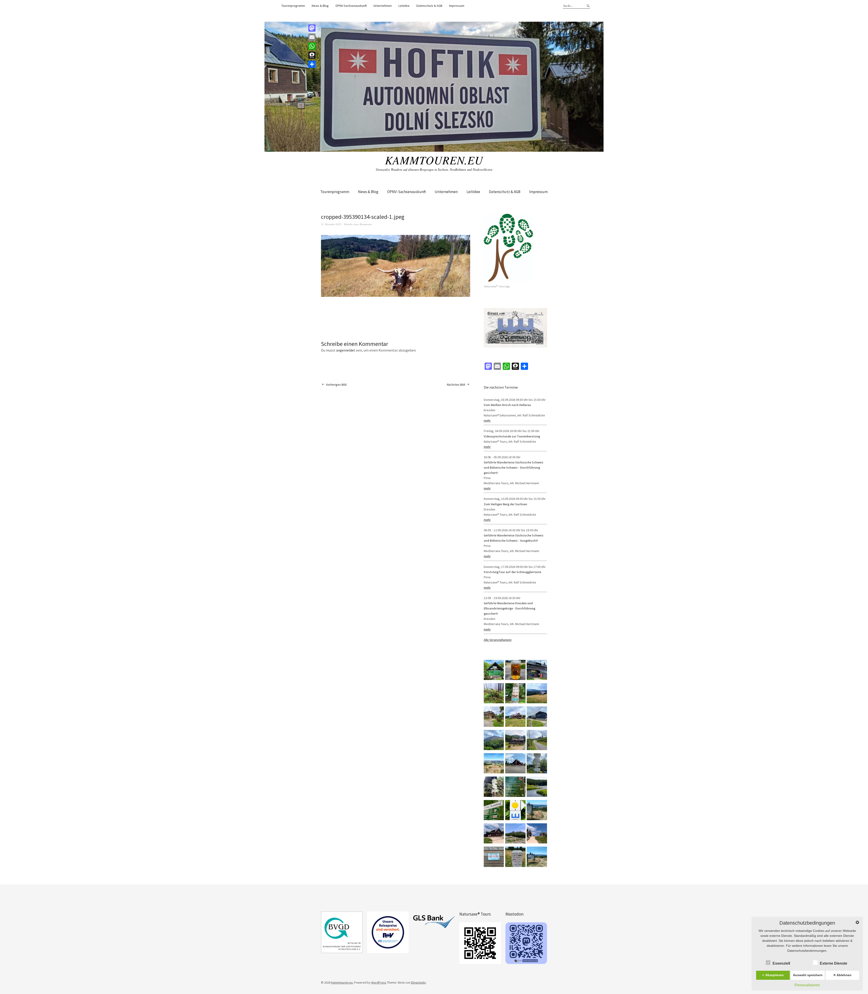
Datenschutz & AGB (429, 6)
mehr (487, 420)
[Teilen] (311, 64)
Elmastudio (418, 982)
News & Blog (320, 6)
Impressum (456, 6)
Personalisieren (807, 985)
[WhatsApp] (311, 46)
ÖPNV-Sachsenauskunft (351, 6)
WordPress (378, 982)
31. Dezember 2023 (331, 224)
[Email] (311, 37)
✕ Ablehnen (842, 975)
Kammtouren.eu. (342, 982)
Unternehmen (382, 6)
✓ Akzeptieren (773, 975)
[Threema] (311, 55)
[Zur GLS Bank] (434, 921)
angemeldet (345, 350)
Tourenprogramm (293, 6)
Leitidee (404, 6)
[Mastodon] (311, 28)
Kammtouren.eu (434, 160)
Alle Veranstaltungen (498, 640)
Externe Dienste (833, 963)
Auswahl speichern (808, 975)
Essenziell (781, 963)
